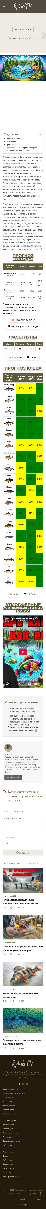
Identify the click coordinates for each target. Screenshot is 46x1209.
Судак (9, 544)
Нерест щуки (8, 1129)
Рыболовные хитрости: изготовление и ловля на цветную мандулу (23, 948)
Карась (9, 430)
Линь (9, 476)
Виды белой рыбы (10, 1089)
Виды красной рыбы (11, 1176)
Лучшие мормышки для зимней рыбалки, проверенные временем (20, 902)
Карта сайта (22, 1199)
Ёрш (9, 578)
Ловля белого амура (11, 1141)
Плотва (9, 510)
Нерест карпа (8, 1110)
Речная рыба (8, 1137)
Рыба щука (7, 1101)
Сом (9, 532)
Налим (9, 487)
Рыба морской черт (11, 1133)
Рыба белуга (8, 1097)
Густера (9, 407)
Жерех (9, 419)
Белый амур (9, 385)
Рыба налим (8, 1160)
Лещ (9, 464)
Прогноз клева (23, 29)
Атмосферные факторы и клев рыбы (22, 148)
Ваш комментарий (14, 811)
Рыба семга (7, 1145)
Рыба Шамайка (9, 1172)
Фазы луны (11, 141)
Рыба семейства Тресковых (14, 1093)
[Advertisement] (23, 110)
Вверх (39, 1200)
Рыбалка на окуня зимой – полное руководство (20, 995)
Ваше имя (9, 837)
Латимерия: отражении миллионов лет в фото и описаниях (23, 1042)
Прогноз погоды (13, 138)
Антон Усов (9, 754)
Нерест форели (9, 1114)
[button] (38, 134)
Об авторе (23, 1205)
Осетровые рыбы (10, 1120)
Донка (5, 1156)
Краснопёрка (9, 453)
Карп (9, 442)
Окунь (9, 498)
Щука (9, 555)
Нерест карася (9, 1106)
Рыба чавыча (8, 1152)
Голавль (9, 396)
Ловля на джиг (9, 1164)
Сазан (9, 521)
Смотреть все (33, 863)
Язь (9, 567)
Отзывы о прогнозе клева (21, 151)
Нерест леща (8, 1168)
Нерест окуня (8, 1125)
